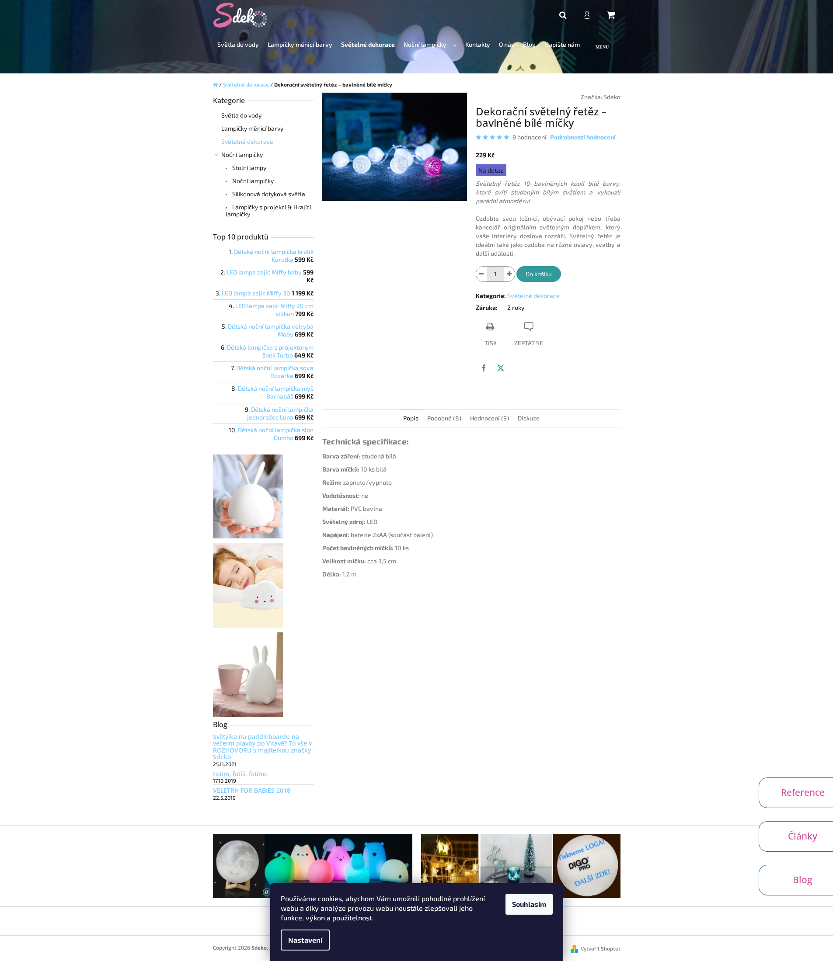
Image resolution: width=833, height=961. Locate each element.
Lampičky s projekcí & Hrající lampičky (268, 210)
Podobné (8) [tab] (444, 418)
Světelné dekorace (247, 141)
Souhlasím (529, 904)
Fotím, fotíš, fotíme (240, 773)
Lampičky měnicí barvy (252, 128)
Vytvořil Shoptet (600, 948)
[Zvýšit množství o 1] (509, 274)
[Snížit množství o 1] (481, 274)
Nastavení (305, 940)
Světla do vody (241, 115)
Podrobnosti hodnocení (583, 137)
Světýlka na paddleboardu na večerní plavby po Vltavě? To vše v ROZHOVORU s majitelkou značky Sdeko (262, 746)
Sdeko (611, 97)
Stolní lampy (248, 167)
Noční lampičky (242, 154)
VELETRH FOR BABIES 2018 (251, 790)
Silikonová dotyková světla (268, 194)
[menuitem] (238, 45)
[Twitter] (501, 368)
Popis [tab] (410, 418)
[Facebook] (483, 368)
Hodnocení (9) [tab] (489, 418)
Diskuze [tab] (529, 418)
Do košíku (539, 274)
